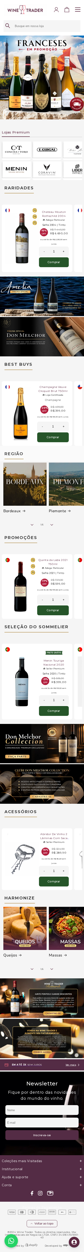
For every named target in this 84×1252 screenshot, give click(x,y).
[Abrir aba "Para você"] (74, 1242)
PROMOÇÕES (20, 537)
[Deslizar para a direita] (52, 525)
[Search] (8, 26)
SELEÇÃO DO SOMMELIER (36, 626)
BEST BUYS (18, 364)
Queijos (10, 955)
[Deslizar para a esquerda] (32, 525)
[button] (67, 10)
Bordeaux (12, 511)
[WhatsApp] (11, 1241)
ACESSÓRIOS (20, 811)
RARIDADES (19, 188)
